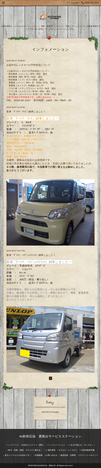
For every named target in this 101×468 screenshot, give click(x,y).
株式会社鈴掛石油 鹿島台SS (45, 465)
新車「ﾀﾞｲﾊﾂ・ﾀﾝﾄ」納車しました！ (26, 111)
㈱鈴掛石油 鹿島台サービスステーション (50, 436)
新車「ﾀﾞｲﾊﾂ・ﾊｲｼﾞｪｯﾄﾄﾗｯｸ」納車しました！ (30, 255)
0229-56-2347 (92, 2)
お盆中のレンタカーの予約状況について (28, 65)
